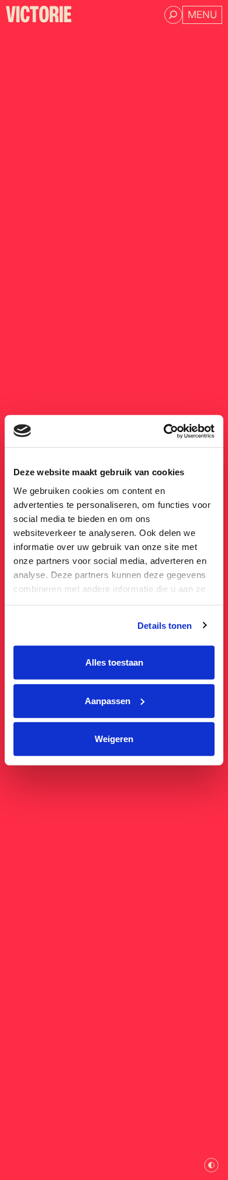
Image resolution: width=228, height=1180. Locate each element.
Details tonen (164, 625)
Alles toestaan (114, 662)
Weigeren (114, 739)
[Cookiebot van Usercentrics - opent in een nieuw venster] (164, 430)
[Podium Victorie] (38, 14)
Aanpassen (107, 700)
